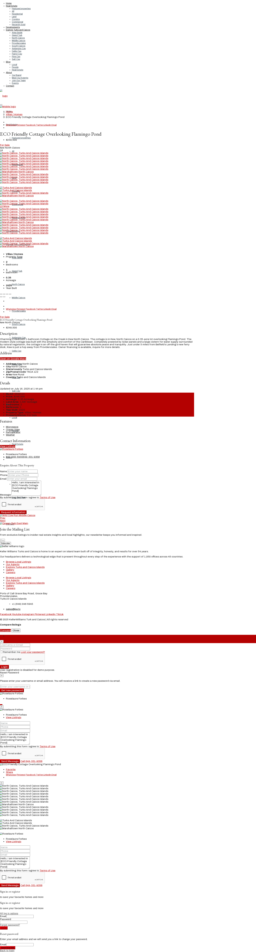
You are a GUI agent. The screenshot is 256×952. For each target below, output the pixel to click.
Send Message (10, 761)
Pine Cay (16, 56)
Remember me (12, 652)
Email (54, 125)
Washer (10, 434)
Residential (17, 14)
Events (15, 83)
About (9, 72)
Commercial (17, 22)
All (13, 11)
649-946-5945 (14, 457)
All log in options (9, 913)
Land (14, 17)
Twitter (39, 125)
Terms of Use (47, 497)
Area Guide (17, 33)
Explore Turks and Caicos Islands (25, 567)
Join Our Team (19, 80)
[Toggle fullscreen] (7, 294)
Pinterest (21, 125)
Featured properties (21, 9)
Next (2, 520)
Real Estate (11, 6)
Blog (8, 62)
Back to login (7, 950)
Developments (13, 27)
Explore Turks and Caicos (18, 30)
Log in (3, 928)
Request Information (13, 512)
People (15, 67)
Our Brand (16, 75)
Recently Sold (18, 25)
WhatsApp (11, 125)
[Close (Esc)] (1, 294)
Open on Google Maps (13, 358)
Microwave (12, 426)
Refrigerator (13, 432)
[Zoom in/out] (10, 294)
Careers (10, 572)
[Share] (4, 294)
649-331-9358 (31, 457)
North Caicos (18, 38)
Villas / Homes (14, 114)
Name (3, 471)
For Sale (5, 145)
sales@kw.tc (13, 609)
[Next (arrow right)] (4, 296)
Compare (5, 630)
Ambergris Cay (19, 48)
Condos (16, 19)
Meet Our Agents (20, 78)
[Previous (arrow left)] (1, 296)
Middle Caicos (18, 41)
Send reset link (7, 948)
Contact (10, 86)
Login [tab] (9, 636)
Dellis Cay (16, 51)
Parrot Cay (17, 54)
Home (9, 3)
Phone (4, 475)
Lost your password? (33, 652)
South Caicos (18, 46)
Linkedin (47, 125)
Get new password (12, 690)
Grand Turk (17, 35)
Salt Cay (16, 59)
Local (14, 64)
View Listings (7, 446)
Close (16, 630)
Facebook (31, 125)
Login (4, 666)
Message (5, 494)
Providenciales (19, 43)
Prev (2, 518)
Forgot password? (10, 925)
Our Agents (12, 564)
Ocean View (13, 429)
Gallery (10, 569)
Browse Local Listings (18, 561)
